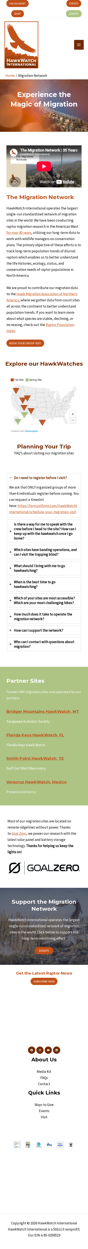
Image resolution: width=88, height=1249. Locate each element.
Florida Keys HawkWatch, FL (35, 735)
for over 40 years (18, 232)
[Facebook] (31, 1050)
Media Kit (44, 1071)
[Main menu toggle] (79, 45)
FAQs (44, 1077)
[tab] (44, 495)
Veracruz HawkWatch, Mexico (36, 782)
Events (44, 1111)
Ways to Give (44, 1104)
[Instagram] (40, 1050)
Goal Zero (19, 833)
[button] (17, 3)
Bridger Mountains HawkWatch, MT (42, 711)
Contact (44, 1084)
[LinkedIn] (56, 1050)
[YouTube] (48, 1050)
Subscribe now (44, 981)
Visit (44, 1117)
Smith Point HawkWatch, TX (35, 758)
